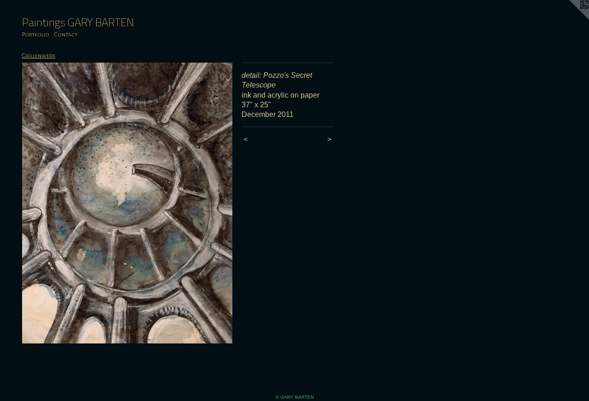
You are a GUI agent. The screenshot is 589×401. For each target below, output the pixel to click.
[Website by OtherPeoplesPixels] (570, 18)
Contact (66, 34)
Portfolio (35, 34)
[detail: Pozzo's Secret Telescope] (127, 203)
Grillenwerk (38, 55)
